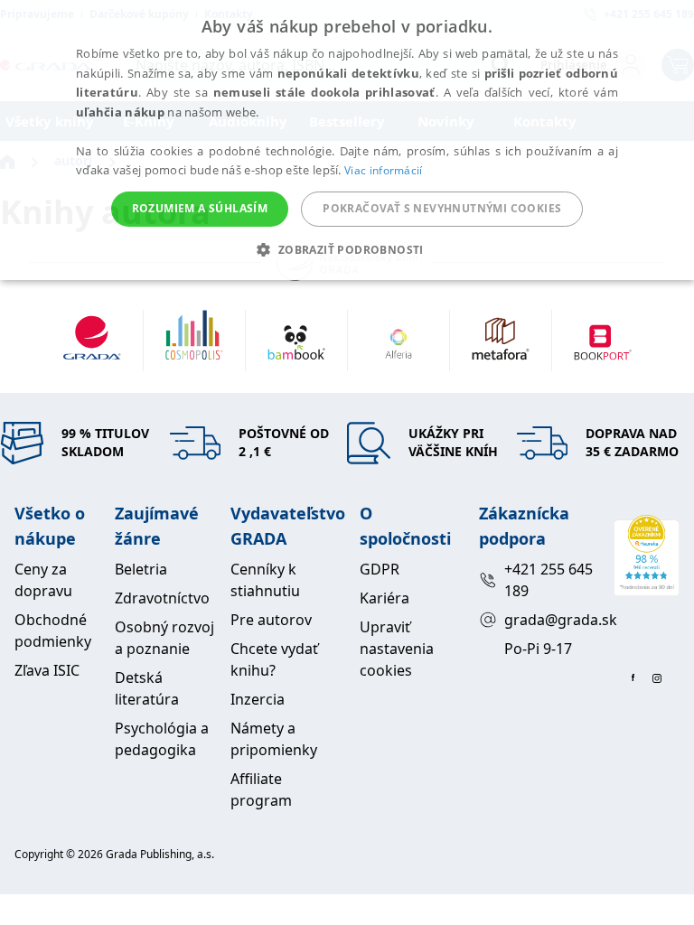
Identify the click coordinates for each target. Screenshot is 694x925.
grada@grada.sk (551, 620)
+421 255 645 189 (548, 580)
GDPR (379, 569)
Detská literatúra (147, 688)
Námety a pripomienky (273, 739)
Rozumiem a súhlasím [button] (200, 208)
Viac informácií (383, 170)
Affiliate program (261, 789)
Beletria (141, 569)
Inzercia (257, 699)
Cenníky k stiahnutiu (265, 580)
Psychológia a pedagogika (162, 739)
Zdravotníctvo (162, 598)
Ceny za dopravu (43, 580)
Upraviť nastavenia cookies (397, 648)
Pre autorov (271, 620)
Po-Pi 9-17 (538, 649)
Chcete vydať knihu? (274, 659)
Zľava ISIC (47, 670)
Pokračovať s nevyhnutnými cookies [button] (442, 208)
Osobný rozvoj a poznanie (164, 638)
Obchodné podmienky (52, 630)
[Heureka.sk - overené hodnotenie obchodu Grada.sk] (647, 555)
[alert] (347, 140)
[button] (346, 249)
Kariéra (384, 598)
